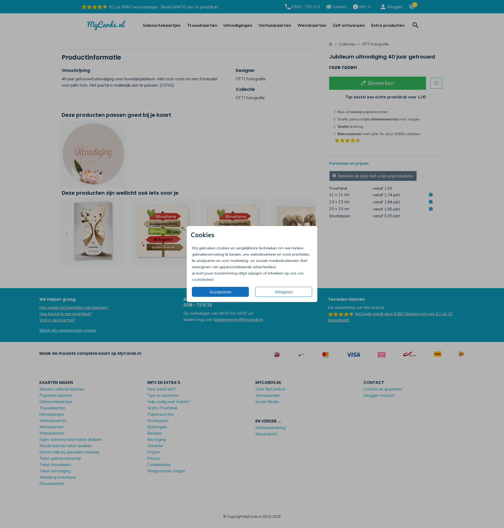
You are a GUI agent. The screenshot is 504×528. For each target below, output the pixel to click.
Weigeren (284, 291)
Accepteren (220, 291)
